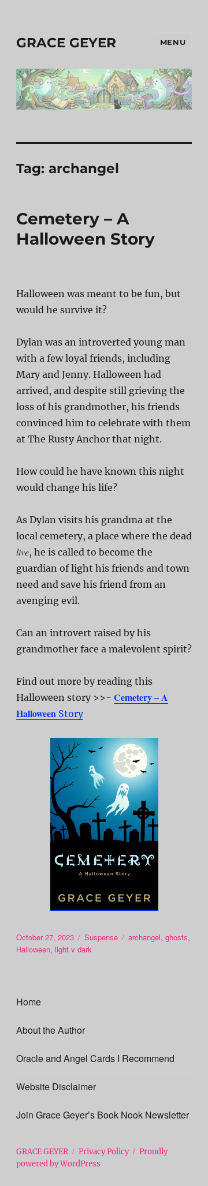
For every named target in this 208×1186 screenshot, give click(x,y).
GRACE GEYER (66, 43)
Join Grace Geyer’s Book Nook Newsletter (102, 1114)
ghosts (176, 937)
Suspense (101, 937)
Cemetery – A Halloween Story (85, 229)
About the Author (50, 1030)
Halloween (33, 949)
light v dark (73, 949)
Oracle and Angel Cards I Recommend (95, 1058)
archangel (144, 937)
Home (28, 1001)
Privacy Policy (104, 1152)
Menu (172, 42)
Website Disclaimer (56, 1086)
